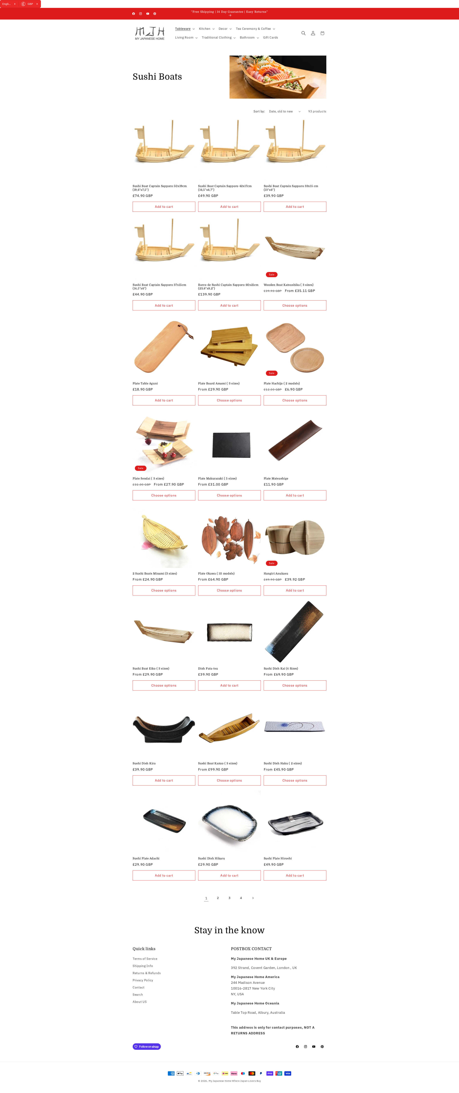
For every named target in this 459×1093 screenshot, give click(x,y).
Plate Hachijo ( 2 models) (282, 383)
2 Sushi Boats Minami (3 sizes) (155, 573)
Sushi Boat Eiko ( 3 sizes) (151, 668)
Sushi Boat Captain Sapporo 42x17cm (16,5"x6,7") (225, 187)
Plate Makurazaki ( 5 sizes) (217, 478)
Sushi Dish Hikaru (211, 858)
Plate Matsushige (276, 478)
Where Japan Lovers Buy (246, 1080)
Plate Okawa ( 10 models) (216, 573)
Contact (139, 987)
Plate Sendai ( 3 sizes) (148, 478)
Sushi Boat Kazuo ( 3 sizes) (217, 763)
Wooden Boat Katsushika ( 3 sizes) (289, 285)
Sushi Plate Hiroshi (278, 858)
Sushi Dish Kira (144, 763)
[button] (184, 28)
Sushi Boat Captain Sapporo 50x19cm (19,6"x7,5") (160, 187)
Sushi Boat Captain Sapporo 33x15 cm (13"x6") (291, 187)
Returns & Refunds (147, 973)
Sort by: (259, 111)
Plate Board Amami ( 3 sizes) (219, 383)
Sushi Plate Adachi (146, 858)
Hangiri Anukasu (276, 573)
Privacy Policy (143, 980)
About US (140, 1002)
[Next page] (252, 898)
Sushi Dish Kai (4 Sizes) (281, 668)
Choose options (295, 305)
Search (138, 995)
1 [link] (206, 898)
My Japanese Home (220, 1080)
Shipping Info (143, 966)
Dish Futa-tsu (208, 668)
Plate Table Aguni (145, 383)
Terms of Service (145, 959)
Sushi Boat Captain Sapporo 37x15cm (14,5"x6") (159, 286)
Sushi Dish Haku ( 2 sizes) (283, 763)
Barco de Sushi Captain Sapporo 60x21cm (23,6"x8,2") (228, 286)
